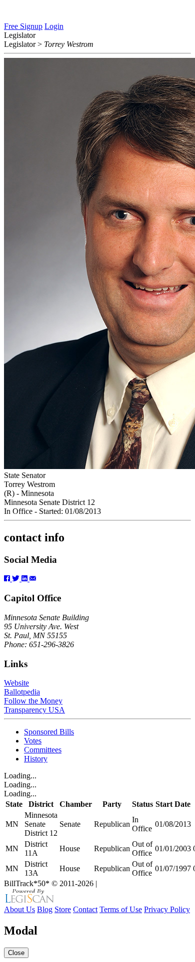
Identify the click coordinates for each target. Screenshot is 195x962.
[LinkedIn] (26, 578)
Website (16, 683)
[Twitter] (17, 578)
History (36, 758)
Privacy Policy (167, 909)
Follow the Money (33, 701)
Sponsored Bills (49, 731)
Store (62, 909)
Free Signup (23, 26)
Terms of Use (121, 909)
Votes (33, 740)
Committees (43, 749)
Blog (44, 909)
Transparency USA (34, 710)
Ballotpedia (22, 692)
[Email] (33, 578)
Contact (85, 909)
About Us (19, 909)
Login (54, 26)
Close (16, 953)
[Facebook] (8, 578)
